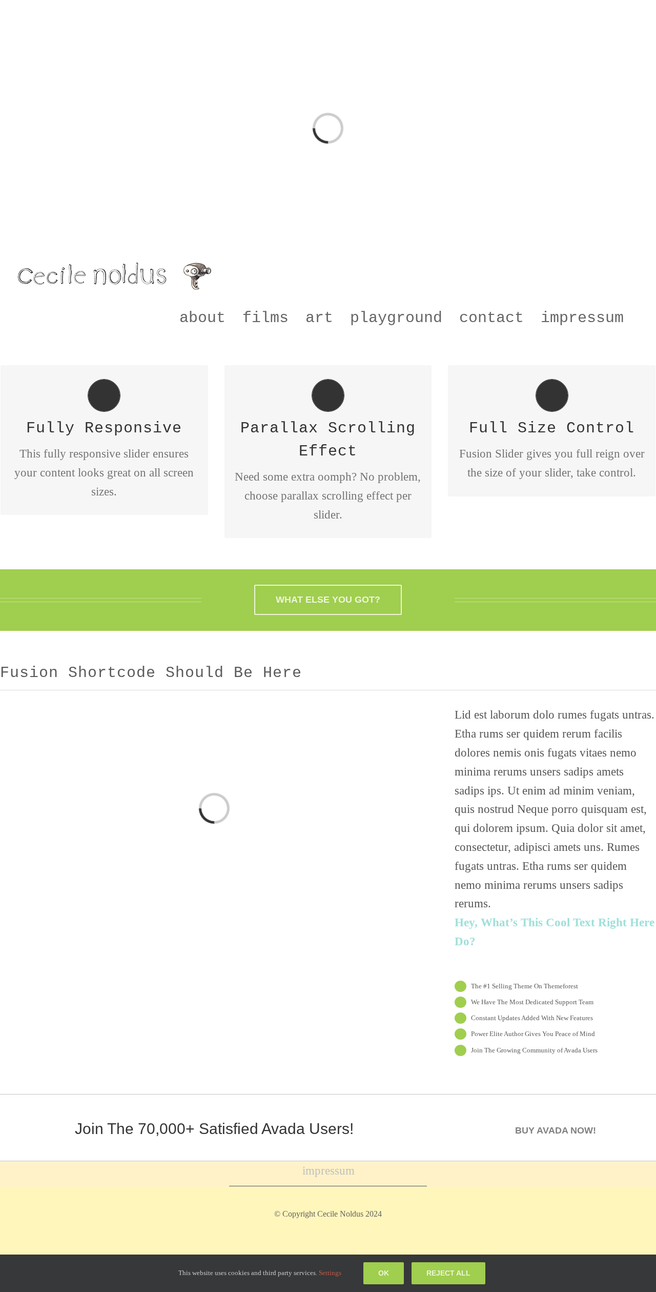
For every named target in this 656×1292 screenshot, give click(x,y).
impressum (328, 1170)
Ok (383, 1273)
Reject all (448, 1273)
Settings (331, 1273)
